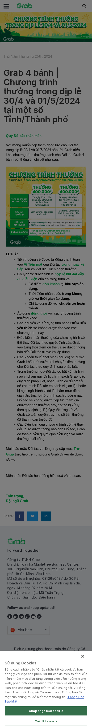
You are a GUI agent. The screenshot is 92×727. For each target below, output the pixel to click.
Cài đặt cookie (46, 721)
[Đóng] (82, 656)
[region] (46, 689)
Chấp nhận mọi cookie (46, 711)
